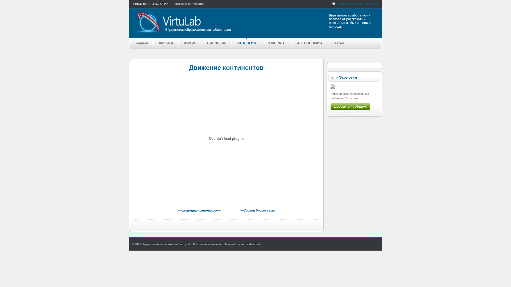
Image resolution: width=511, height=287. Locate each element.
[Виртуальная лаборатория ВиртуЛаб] (203, 22)
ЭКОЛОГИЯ (160, 3)
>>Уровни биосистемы (257, 210)
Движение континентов (226, 67)
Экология (348, 77)
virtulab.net (140, 3)
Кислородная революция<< (199, 210)
